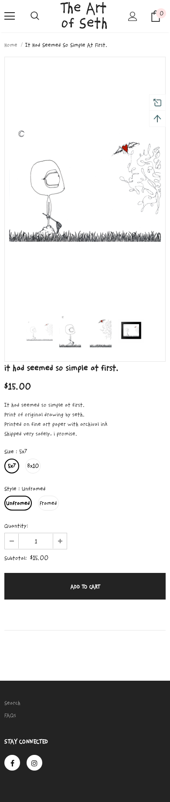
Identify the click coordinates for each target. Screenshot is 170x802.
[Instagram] (34, 763)
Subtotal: (15, 558)
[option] (85, 180)
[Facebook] (12, 763)
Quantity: (16, 526)
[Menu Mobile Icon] (9, 16)
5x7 (12, 466)
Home (10, 45)
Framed (48, 503)
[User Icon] (132, 16)
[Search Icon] (35, 16)
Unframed (18, 503)
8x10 (33, 466)
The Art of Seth (84, 15)
